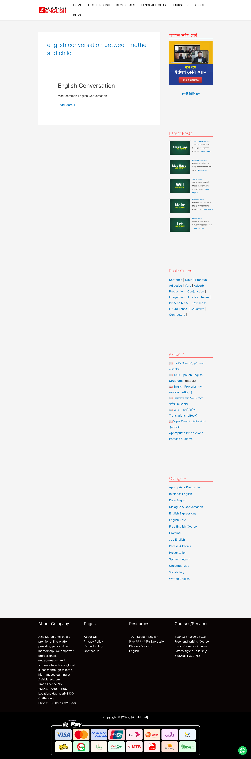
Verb (188, 285)
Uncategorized (179, 565)
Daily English (178, 500)
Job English (177, 539)
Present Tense (179, 303)
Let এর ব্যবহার (197, 218)
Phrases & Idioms (180, 439)
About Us (90, 636)
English (134, 651)
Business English (180, 494)
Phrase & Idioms (180, 546)
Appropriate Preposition (185, 487)
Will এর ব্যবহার (197, 179)
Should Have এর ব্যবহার (200, 141)
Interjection (177, 297)
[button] (242, 750)
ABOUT (199, 5)
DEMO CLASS (125, 5)
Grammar (175, 533)
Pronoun (201, 280)
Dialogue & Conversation (186, 507)
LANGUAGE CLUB (153, 5)
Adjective (175, 285)
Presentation (178, 552)
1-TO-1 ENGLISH (99, 5)
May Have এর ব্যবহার (199, 160)
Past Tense (199, 303)
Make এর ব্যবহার (198, 199)
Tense (205, 297)
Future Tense (178, 309)
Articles (192, 297)
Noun (188, 280)
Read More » (66, 105)
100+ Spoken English (143, 636)
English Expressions (182, 513)
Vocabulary (176, 572)
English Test (177, 520)
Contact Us (91, 651)
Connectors (177, 314)
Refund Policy (93, 646)
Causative (197, 309)
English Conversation (86, 85)
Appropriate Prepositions (186, 433)
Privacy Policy (93, 641)
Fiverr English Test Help (191, 651)
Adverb (199, 285)
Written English (179, 579)
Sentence (175, 280)
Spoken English (179, 559)
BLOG (77, 15)
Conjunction (195, 291)
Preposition (177, 291)
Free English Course (183, 526)
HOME (77, 5)
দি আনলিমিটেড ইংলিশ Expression (147, 641)
